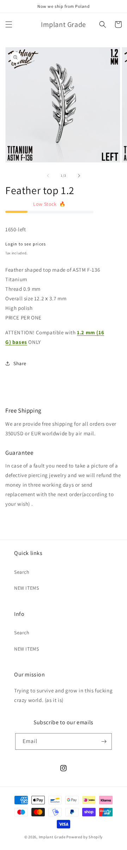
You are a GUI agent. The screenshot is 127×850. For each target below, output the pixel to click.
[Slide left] (48, 175)
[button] (9, 24)
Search (22, 572)
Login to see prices (25, 243)
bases (19, 342)
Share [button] (19, 363)
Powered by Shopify (84, 836)
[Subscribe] (103, 741)
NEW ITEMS (26, 588)
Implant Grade (52, 836)
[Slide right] (79, 175)
